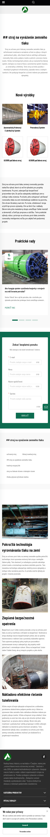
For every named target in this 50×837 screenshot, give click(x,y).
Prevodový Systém (37, 128)
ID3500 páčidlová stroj (37, 160)
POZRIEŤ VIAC (10, 308)
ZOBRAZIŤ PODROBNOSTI (12, 114)
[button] (15, 320)
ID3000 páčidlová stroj (12, 160)
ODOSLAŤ (25, 416)
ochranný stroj (11, 454)
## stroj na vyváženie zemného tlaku (19, 460)
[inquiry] (46, 407)
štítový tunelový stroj (29, 454)
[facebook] (44, 756)
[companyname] (25, 10)
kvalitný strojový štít (13, 466)
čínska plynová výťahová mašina (17, 477)
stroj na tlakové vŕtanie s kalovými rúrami (21, 471)
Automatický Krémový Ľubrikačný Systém (12, 129)
